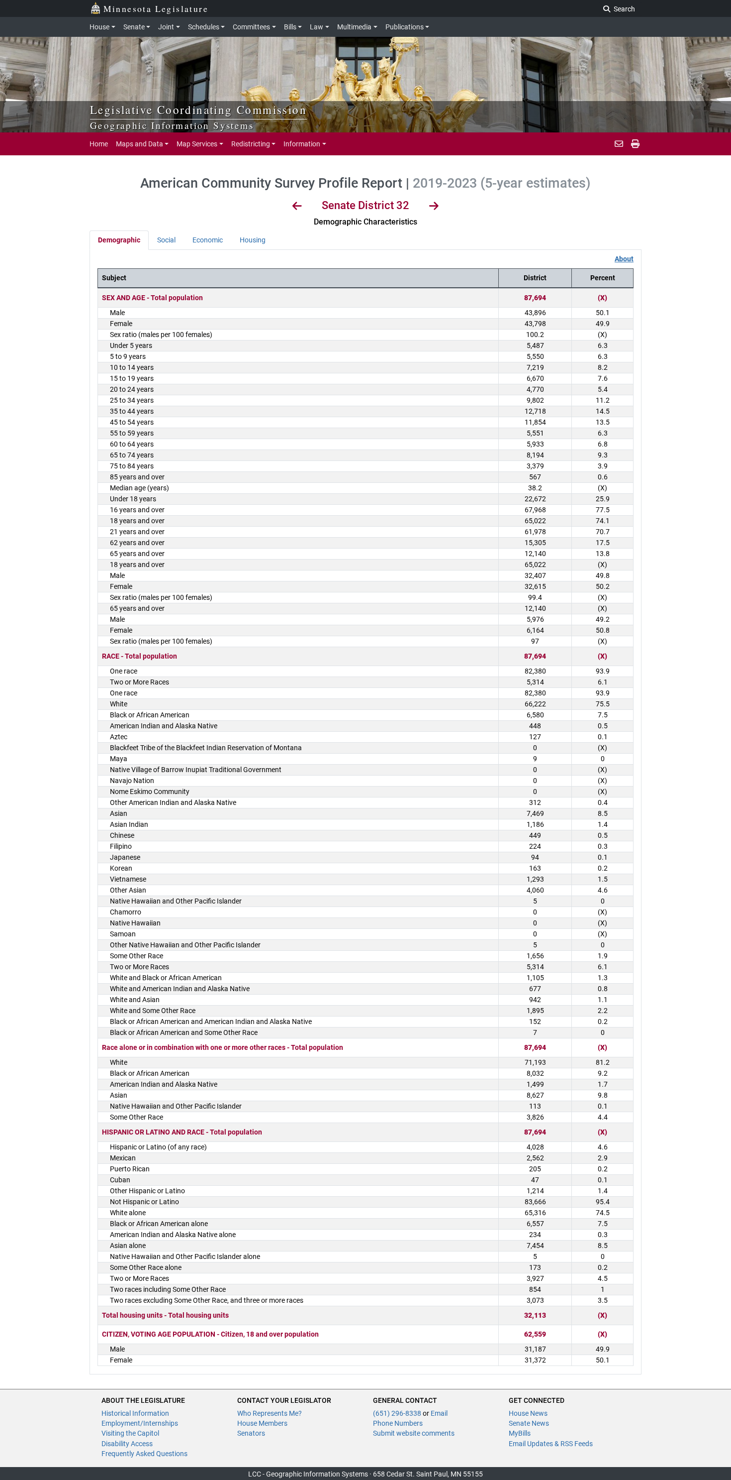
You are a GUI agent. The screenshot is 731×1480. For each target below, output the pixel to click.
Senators (251, 1433)
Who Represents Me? (269, 1413)
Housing (253, 240)
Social (166, 240)
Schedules (203, 27)
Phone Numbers (398, 1423)
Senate (134, 27)
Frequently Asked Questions (144, 1454)
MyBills (520, 1433)
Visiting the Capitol (130, 1433)
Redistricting (250, 144)
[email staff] (619, 143)
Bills (290, 27)
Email (439, 1413)
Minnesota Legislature (155, 8)
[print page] (634, 143)
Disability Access (127, 1444)
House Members (262, 1423)
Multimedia (354, 27)
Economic (207, 240)
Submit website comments (414, 1433)
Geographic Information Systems (172, 125)
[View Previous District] (297, 207)
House (99, 27)
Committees (251, 27)
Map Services (197, 144)
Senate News (529, 1423)
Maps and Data (139, 144)
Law (316, 27)
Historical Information (135, 1413)
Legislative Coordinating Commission (198, 109)
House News (528, 1413)
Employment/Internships (139, 1423)
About (624, 259)
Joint (166, 27)
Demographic (119, 240)
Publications (404, 27)
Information (301, 144)
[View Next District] (434, 207)
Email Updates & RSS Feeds (551, 1444)
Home (99, 144)
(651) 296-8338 (398, 1413)
